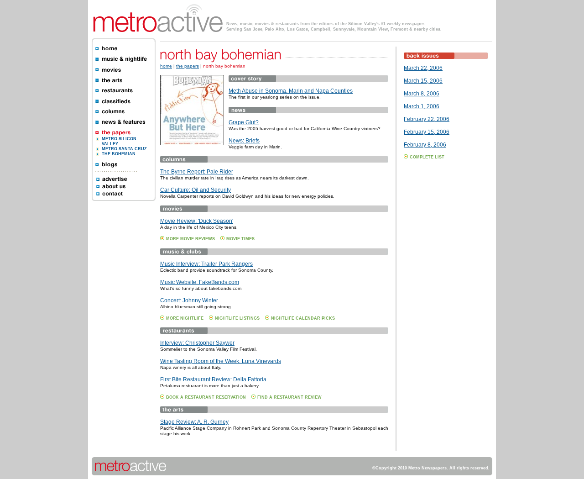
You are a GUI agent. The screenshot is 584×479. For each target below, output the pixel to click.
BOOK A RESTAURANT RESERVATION (206, 397)
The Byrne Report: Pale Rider (196, 171)
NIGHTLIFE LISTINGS (237, 318)
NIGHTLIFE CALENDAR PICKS (303, 318)
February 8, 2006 (425, 145)
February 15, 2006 (426, 132)
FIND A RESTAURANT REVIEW (289, 397)
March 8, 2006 (421, 93)
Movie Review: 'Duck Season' (196, 221)
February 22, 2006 (426, 119)
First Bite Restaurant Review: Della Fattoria (213, 379)
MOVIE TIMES (240, 239)
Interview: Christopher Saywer (197, 343)
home (166, 65)
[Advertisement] (431, 310)
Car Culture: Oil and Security (195, 190)
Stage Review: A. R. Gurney (194, 422)
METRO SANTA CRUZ (124, 149)
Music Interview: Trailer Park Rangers (206, 264)
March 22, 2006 (423, 68)
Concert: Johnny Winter (189, 300)
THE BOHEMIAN (119, 154)
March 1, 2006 (421, 106)
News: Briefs (244, 140)
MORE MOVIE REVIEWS (190, 239)
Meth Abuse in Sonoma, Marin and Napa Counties (291, 91)
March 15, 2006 (423, 81)
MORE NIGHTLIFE (184, 318)
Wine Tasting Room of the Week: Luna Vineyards (220, 361)
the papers (187, 65)
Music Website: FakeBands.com (199, 282)
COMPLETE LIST (427, 157)
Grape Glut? (244, 122)
